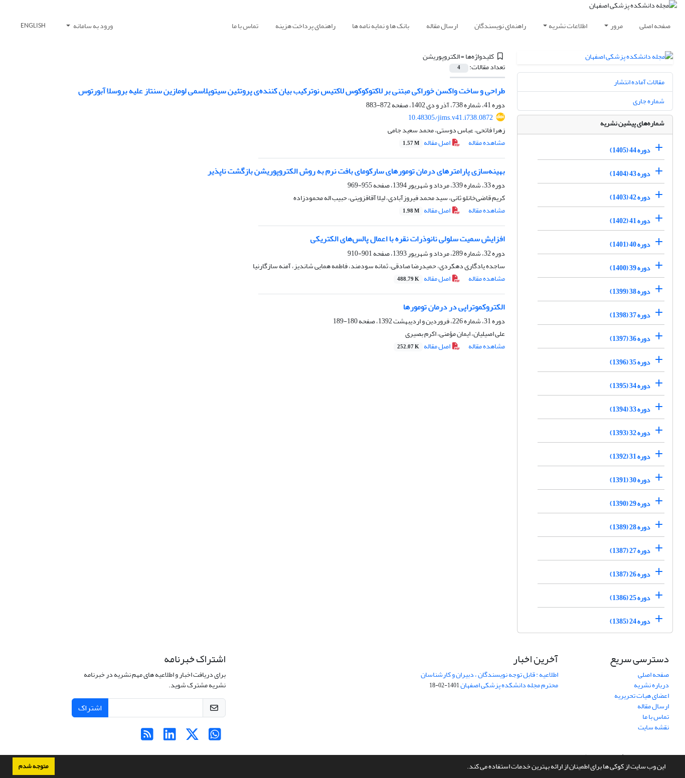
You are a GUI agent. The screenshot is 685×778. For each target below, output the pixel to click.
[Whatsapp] (215, 737)
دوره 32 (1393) (630, 433)
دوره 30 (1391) (630, 480)
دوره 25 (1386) (630, 598)
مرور (616, 26)
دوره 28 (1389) (630, 527)
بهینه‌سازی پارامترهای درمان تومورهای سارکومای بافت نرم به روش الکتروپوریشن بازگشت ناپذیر (356, 170)
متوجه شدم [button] (34, 766)
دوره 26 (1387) (630, 574)
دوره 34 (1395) (630, 386)
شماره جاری (648, 101)
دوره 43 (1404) (630, 173)
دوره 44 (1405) (630, 150)
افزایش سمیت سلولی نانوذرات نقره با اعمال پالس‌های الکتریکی (407, 238)
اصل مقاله (427, 142)
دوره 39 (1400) (630, 268)
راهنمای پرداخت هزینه (305, 26)
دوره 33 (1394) (630, 409)
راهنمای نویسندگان (500, 26)
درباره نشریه (651, 685)
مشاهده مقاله (486, 142)
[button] (464, 767)
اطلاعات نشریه (568, 26)
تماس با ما (245, 26)
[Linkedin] (170, 737)
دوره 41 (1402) (630, 221)
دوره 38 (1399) (630, 291)
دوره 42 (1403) (630, 197)
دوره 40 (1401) (630, 244)
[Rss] (147, 737)
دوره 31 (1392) (630, 456)
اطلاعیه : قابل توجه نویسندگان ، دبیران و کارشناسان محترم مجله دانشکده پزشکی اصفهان (489, 680)
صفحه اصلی (654, 26)
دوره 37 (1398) (630, 315)
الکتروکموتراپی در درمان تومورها (454, 306)
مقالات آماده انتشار (639, 82)
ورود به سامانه (92, 26)
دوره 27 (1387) (630, 550)
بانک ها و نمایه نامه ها (380, 26)
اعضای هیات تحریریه (641, 695)
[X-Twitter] (192, 737)
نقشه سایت (653, 727)
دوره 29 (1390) (630, 503)
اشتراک (90, 707)
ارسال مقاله (442, 26)
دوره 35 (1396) (630, 362)
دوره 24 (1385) (630, 621)
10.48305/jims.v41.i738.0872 (450, 117)
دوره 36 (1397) (630, 338)
